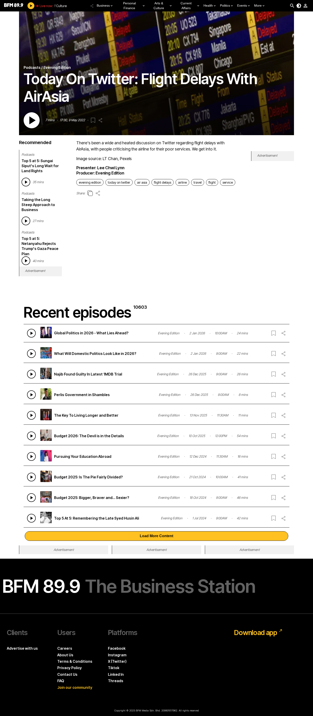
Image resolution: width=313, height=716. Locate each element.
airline (182, 182)
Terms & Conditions (74, 661)
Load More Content (156, 536)
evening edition (90, 182)
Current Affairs (186, 5)
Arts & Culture (159, 5)
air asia (142, 182)
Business (103, 5)
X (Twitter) (117, 661)
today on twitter (119, 182)
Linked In (116, 674)
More (258, 5)
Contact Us (67, 674)
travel (198, 182)
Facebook (117, 648)
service (227, 182)
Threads (115, 680)
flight (212, 182)
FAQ (60, 680)
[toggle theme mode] (299, 5)
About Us (65, 655)
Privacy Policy (69, 667)
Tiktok (113, 667)
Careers (64, 648)
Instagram (117, 655)
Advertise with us (22, 648)
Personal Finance (129, 5)
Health (208, 5)
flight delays (162, 182)
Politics (225, 5)
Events (242, 5)
